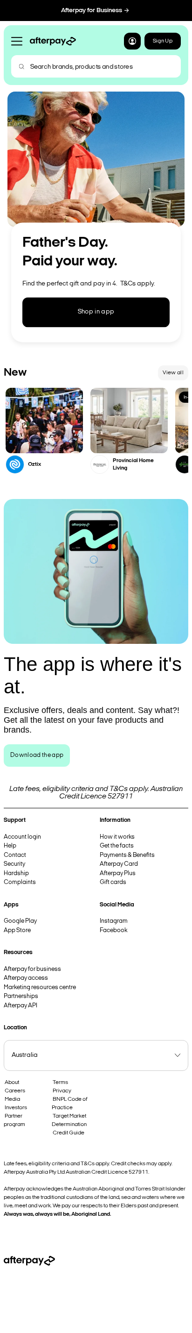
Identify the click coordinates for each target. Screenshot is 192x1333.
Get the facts (117, 846)
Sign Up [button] (162, 41)
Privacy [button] (62, 1091)
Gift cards (113, 882)
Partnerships (21, 996)
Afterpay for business (32, 969)
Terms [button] (60, 1082)
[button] (132, 41)
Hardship (16, 873)
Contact (15, 855)
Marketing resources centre (40, 987)
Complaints (20, 882)
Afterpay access (26, 978)
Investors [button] (16, 1108)
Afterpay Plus (118, 873)
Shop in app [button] (96, 312)
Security (14, 864)
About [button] (12, 1082)
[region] (96, 431)
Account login (22, 837)
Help (10, 846)
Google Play (20, 921)
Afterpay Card (119, 864)
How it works (117, 837)
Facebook (113, 930)
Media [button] (12, 1099)
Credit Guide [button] (68, 1133)
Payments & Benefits (127, 855)
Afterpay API (20, 1006)
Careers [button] (15, 1091)
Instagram (114, 921)
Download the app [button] (36, 755)
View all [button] (173, 373)
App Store (17, 930)
